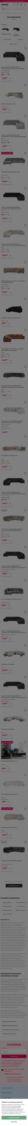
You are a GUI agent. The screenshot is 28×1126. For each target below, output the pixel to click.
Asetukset (14, 1122)
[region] (14, 1112)
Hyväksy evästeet (14, 1117)
